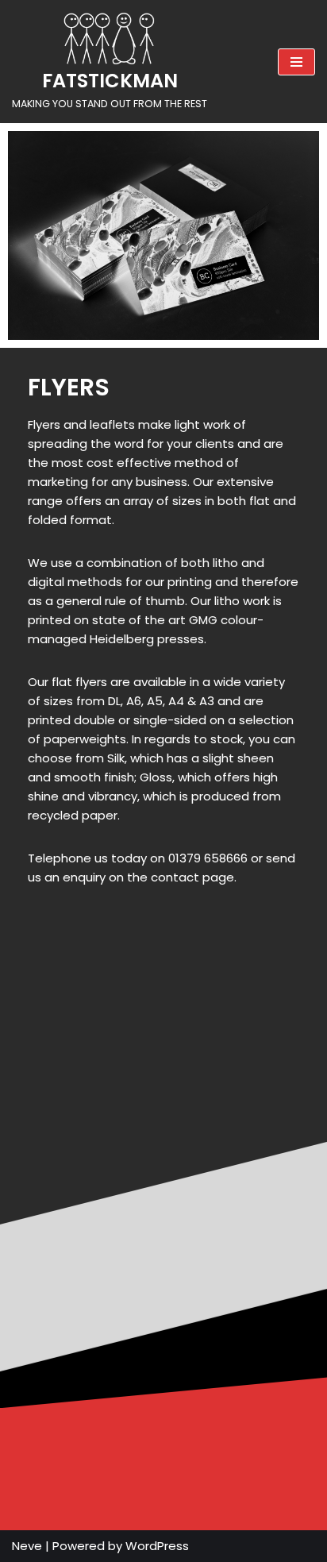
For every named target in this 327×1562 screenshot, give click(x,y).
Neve (27, 1545)
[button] (163, 1122)
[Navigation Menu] (296, 61)
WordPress (157, 1545)
